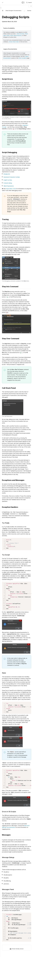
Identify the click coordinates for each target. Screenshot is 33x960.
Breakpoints (7, 174)
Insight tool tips (8, 180)
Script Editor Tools (11, 188)
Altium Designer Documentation (13, 10)
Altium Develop (20, 33)
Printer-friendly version (17, 948)
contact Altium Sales (14, 41)
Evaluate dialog (8, 183)
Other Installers (22, 58)
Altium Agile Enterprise (15, 35)
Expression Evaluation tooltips (12, 177)
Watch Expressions (9, 186)
